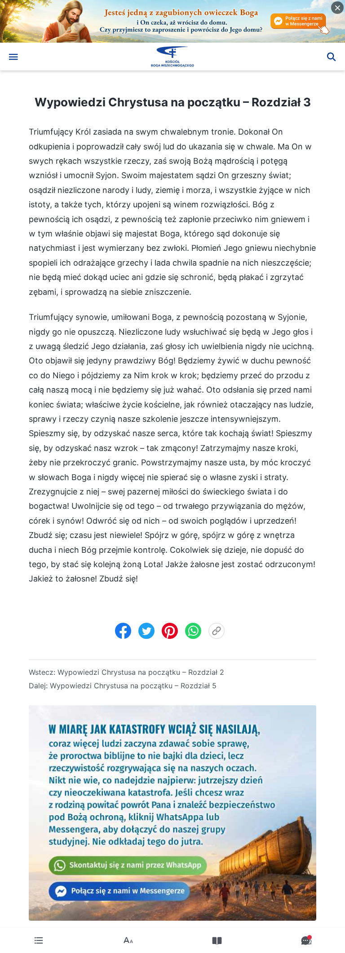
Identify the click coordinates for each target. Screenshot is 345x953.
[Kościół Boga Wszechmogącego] (172, 56)
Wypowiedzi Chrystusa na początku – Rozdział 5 (133, 685)
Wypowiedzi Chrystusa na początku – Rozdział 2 (141, 672)
